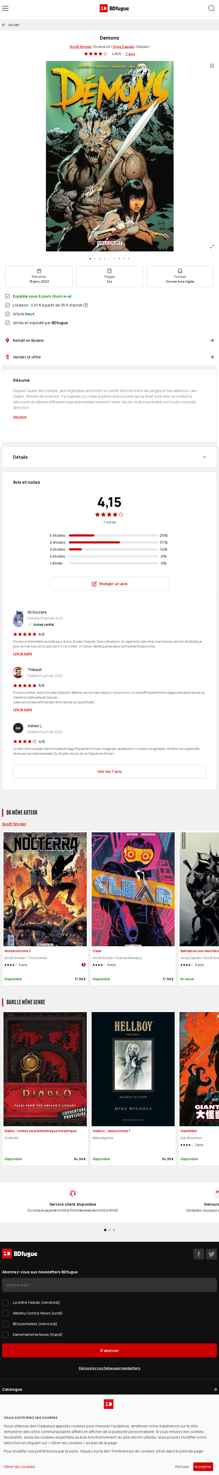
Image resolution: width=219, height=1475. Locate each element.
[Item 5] (114, 258)
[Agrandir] (212, 246)
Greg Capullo (124, 46)
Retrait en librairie (28, 340)
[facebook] (198, 1254)
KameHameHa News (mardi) (38, 1334)
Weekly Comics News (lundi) (38, 1313)
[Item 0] (90, 258)
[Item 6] (119, 258)
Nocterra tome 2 (18, 951)
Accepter (203, 1466)
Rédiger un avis (113, 583)
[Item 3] (104, 258)
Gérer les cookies (19, 1466)
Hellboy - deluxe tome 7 (111, 1131)
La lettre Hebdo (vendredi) (36, 1302)
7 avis (130, 53)
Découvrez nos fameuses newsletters (109, 1368)
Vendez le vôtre (27, 356)
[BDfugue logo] (114, 8)
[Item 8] (129, 258)
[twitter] (211, 1254)
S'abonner (109, 1350)
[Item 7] (124, 258)
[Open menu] (5, 8)
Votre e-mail (17, 1285)
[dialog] (109, 1434)
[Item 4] (109, 258)
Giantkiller (189, 1131)
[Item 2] (100, 258)
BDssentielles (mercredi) (35, 1323)
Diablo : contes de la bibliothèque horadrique (40, 1131)
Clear (97, 951)
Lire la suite (22, 653)
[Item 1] (95, 258)
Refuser (182, 1466)
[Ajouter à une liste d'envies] (212, 66)
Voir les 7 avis (109, 771)
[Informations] (86, 305)
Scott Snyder (81, 46)
